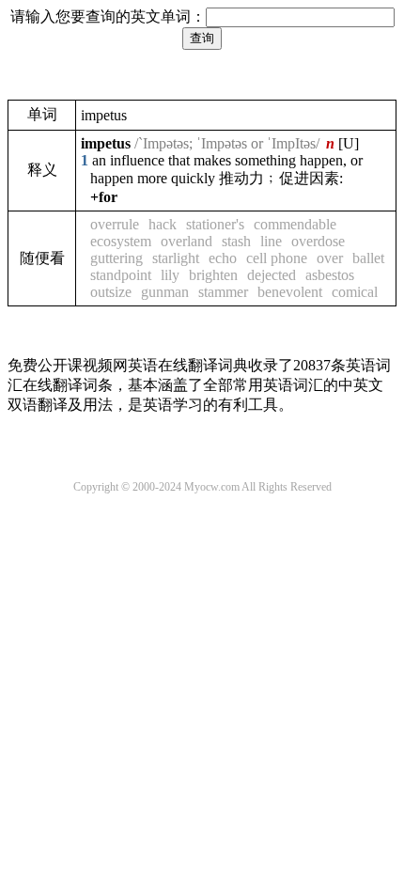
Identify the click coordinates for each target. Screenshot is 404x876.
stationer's (215, 224)
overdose (318, 241)
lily (170, 275)
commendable (295, 224)
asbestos (329, 275)
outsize (111, 292)
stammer (223, 292)
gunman (165, 292)
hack (162, 224)
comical (355, 292)
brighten (213, 275)
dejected (271, 275)
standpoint (120, 275)
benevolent (289, 292)
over (330, 258)
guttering (116, 258)
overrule (114, 224)
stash (236, 241)
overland (186, 241)
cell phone (276, 258)
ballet (368, 258)
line (271, 241)
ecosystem (120, 241)
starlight (175, 258)
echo (223, 258)
